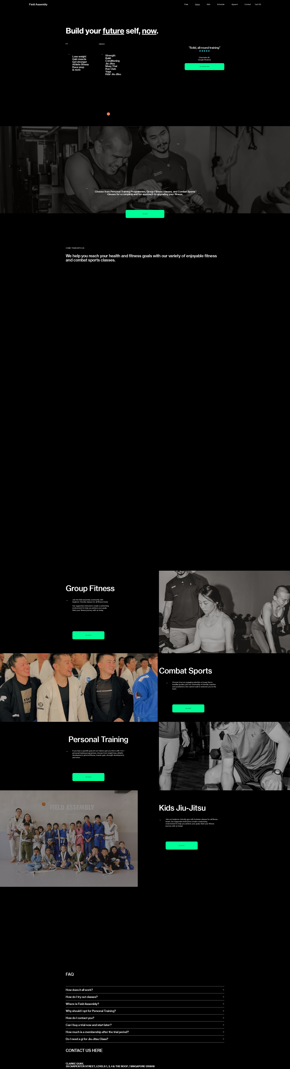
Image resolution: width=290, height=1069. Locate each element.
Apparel (235, 4)
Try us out (88, 635)
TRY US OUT (145, 213)
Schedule (221, 4)
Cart (258, 4)
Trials (186, 4)
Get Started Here (204, 66)
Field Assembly (38, 4)
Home (197, 4)
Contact (248, 4)
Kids (208, 4)
